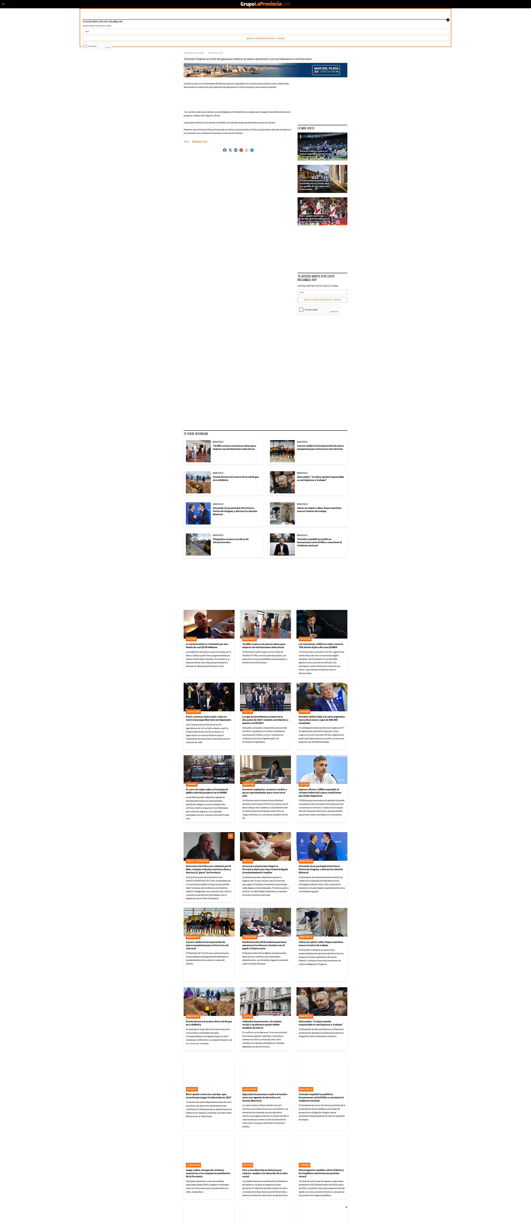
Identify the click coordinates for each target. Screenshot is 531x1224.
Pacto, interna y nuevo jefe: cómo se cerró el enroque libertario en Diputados (208, 718)
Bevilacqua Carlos (199, 141)
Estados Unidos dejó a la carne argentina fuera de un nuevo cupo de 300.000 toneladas (322, 719)
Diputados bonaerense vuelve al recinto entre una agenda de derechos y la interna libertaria (264, 1097)
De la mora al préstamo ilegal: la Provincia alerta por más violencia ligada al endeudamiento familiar (265, 869)
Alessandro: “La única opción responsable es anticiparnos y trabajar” (320, 478)
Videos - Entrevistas (197, 861)
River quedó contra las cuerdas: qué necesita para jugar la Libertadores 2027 (208, 1096)
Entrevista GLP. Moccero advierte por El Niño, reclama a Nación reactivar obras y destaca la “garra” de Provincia (208, 869)
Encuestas (305, 639)
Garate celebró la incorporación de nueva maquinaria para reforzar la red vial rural (320, 447)
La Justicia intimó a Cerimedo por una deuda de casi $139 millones (207, 646)
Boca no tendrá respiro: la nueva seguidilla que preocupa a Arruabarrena (316, 154)
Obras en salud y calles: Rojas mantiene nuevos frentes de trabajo (319, 509)
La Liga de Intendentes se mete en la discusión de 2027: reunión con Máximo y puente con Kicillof (265, 719)
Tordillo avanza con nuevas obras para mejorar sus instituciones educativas (234, 447)
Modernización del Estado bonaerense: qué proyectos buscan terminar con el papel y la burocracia (264, 945)
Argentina (248, 784)
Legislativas (193, 711)
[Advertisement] (239, 95)
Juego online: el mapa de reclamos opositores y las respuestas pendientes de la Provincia (208, 1173)
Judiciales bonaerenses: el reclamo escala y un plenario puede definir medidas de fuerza (262, 1024)
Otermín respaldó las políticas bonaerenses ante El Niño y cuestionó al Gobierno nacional (319, 542)
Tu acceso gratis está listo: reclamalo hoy (316, 278)
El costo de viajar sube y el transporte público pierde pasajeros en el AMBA (207, 791)
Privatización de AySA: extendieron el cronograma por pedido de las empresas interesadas (314, 184)
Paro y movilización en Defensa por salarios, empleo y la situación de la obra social (265, 1173)
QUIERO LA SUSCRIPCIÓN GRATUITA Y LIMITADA (322, 299)
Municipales (218, 441)
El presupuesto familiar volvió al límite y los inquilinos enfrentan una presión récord (321, 1173)
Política (191, 639)
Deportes (192, 1089)
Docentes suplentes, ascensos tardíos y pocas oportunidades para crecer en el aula (264, 792)
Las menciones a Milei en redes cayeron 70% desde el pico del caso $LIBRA (321, 646)
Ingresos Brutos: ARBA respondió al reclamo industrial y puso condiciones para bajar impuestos (320, 792)
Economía (304, 711)
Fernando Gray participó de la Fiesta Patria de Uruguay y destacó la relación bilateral (235, 511)
